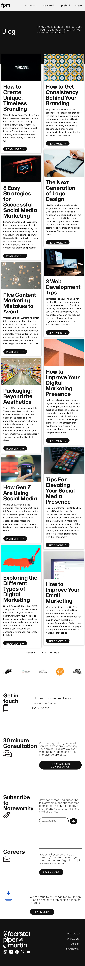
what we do (49, 5)
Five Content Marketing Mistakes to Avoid (19, 302)
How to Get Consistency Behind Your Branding (62, 94)
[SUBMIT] (73, 821)
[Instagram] (5, 952)
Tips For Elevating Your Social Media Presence (60, 490)
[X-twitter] (23, 952)
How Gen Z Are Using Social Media (20, 492)
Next (56, 652)
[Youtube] (28, 952)
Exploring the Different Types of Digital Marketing (20, 588)
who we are (31, 5)
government (72, 948)
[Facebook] (17, 952)
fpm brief (65, 5)
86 (51, 652)
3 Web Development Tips (63, 286)
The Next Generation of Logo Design (60, 190)
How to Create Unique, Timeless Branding (15, 97)
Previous (30, 652)
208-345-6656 (40, 708)
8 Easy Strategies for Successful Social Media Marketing (20, 201)
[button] (3, 673)
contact (79, 5)
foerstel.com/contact (45, 703)
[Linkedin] (11, 952)
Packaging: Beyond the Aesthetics (18, 395)
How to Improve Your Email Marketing (63, 592)
